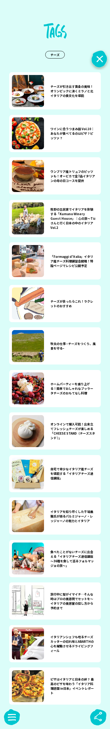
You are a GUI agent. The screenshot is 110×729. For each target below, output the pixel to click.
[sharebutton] (98, 717)
